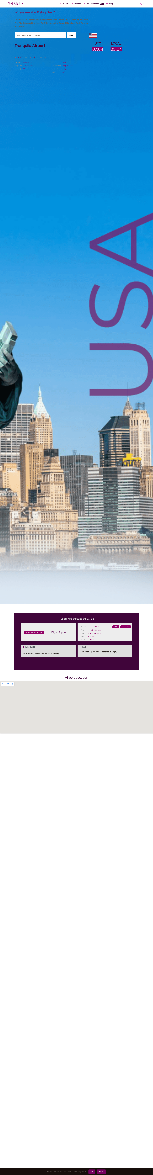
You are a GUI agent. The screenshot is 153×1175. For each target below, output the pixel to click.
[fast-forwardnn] (15, 3)
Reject (101, 1172)
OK (92, 1172)
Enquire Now (125, 627)
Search (71, 35)
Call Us (115, 627)
